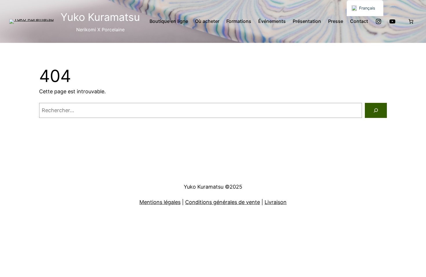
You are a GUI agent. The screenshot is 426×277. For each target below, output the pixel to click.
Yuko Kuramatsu (100, 17)
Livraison (276, 202)
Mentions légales (160, 202)
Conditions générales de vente (222, 202)
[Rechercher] (376, 110)
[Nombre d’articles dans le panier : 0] (411, 21)
